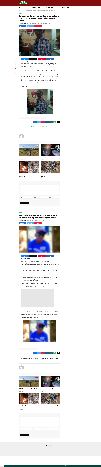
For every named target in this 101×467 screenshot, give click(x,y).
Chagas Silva (24, 23)
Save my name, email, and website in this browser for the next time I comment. (36, 200)
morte (37, 118)
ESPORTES (56, 7)
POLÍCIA (45, 7)
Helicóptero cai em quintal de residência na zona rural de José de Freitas (29, 157)
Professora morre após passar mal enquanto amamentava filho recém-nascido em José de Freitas (43, 466)
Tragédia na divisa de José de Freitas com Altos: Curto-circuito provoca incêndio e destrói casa (28, 175)
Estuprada (21, 348)
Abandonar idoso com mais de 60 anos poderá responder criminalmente (50, 129)
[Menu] (19, 7)
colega (20, 118)
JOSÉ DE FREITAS (32, 118)
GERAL (39, 7)
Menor (37, 348)
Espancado (25, 118)
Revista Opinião (56, 451)
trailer (45, 118)
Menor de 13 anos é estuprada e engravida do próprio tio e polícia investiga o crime (29, 129)
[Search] (81, 7)
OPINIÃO (63, 7)
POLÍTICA (50, 7)
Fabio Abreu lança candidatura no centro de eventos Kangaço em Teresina (29, 359)
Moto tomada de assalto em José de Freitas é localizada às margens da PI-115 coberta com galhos (50, 175)
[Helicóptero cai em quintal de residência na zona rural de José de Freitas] (29, 150)
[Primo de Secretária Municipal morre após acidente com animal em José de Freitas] (50, 150)
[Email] (15, 71)
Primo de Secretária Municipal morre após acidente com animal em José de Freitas (50, 157)
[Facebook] (15, 61)
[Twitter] (15, 63)
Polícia (20, 13)
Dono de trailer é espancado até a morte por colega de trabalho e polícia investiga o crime (50, 360)
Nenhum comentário (44, 23)
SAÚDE (68, 7)
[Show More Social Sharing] (43, 26)
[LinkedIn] (15, 66)
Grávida (26, 348)
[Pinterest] (15, 69)
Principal (34, 7)
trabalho (40, 118)
